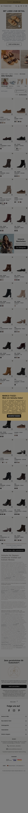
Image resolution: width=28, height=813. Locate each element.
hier (20, 409)
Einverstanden (14, 416)
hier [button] (10, 411)
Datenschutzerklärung (17, 413)
